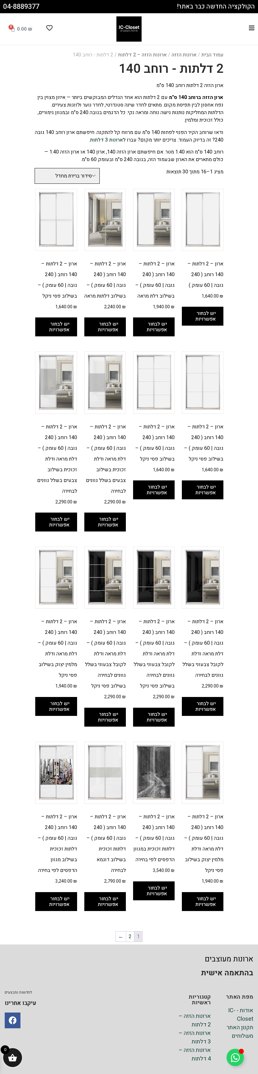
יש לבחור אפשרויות (205, 316)
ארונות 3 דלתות (106, 140)
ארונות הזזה (184, 55)
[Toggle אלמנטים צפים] (235, 1057)
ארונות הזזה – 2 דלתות (142, 55)
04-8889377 (21, 7)
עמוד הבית (212, 55)
